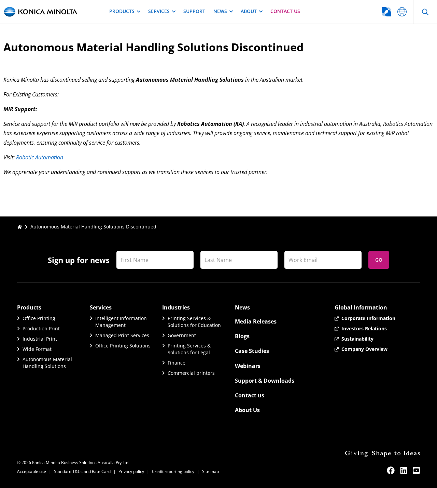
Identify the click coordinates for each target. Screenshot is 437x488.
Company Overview (364, 349)
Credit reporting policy (173, 471)
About (249, 11)
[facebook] (391, 470)
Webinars (247, 366)
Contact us (285, 11)
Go (378, 259)
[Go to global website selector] (402, 12)
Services (159, 11)
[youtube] (416, 470)
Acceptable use (31, 471)
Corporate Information (368, 318)
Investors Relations (364, 328)
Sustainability (357, 338)
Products (122, 11)
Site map (210, 471)
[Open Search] (425, 12)
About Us (247, 410)
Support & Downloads (264, 380)
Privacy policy (131, 471)
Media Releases (256, 321)
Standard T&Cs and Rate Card (82, 471)
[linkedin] (403, 470)
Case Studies (252, 351)
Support (194, 11)
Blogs (242, 336)
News (220, 11)
